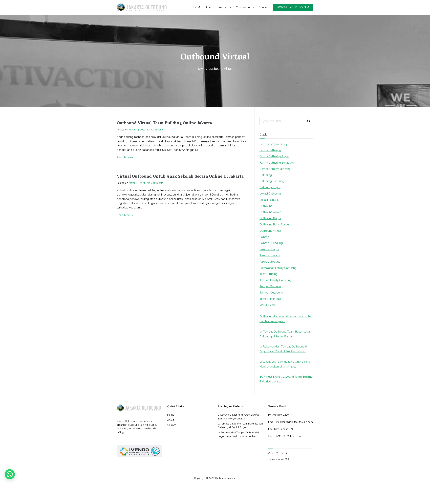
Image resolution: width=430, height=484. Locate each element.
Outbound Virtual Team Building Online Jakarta (164, 123)
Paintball (265, 237)
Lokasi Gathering (270, 193)
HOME (197, 7)
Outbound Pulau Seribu (274, 224)
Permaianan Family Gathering (278, 267)
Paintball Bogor (269, 249)
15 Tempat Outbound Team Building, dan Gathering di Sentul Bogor (285, 334)
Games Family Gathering (275, 168)
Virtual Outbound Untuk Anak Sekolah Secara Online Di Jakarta (180, 176)
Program (223, 7)
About (209, 7)
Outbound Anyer (270, 212)
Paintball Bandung (271, 243)
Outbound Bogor (270, 218)
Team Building (268, 274)
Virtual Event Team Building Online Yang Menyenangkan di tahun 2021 (285, 364)
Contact (264, 7)
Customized (243, 7)
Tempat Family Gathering (276, 280)
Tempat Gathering (271, 286)
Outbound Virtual (270, 230)
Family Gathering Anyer (274, 156)
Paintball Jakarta (270, 255)
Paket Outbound (270, 261)
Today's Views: (276, 459)
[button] (230, 7)
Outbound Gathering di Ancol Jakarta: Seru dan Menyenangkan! (286, 319)
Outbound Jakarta (225, 478)
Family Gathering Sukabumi (277, 162)
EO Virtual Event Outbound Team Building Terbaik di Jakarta (286, 379)
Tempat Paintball (270, 298)
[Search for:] (286, 121)
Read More (124, 157)
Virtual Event (268, 304)
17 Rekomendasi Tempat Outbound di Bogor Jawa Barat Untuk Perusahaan (283, 349)
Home (170, 414)
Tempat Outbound (271, 292)
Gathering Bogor (270, 187)
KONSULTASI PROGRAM (293, 7)
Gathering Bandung (272, 181)
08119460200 (281, 414)
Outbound (266, 206)
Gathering (266, 175)
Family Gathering (270, 150)
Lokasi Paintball (270, 199)
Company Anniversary (273, 144)
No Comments (155, 129)
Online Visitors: (277, 453)
